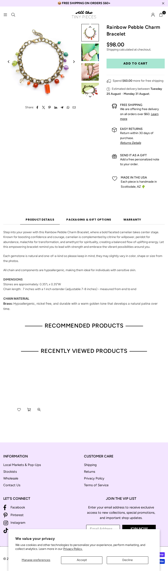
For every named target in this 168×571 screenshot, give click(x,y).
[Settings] (153, 15)
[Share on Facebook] (37, 107)
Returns (89, 472)
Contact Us (11, 485)
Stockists (10, 472)
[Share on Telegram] (62, 107)
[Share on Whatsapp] (68, 107)
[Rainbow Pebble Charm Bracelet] (90, 32)
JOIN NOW (139, 529)
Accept (82, 560)
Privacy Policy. (72, 549)
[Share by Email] (74, 107)
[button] (161, 15)
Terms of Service (96, 485)
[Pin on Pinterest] (49, 107)
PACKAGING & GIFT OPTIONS (88, 220)
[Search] (13, 15)
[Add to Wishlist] (19, 409)
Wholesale (10, 478)
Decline (127, 560)
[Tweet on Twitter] (43, 107)
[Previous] (8, 61)
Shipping (113, 49)
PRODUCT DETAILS (40, 220)
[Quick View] (39, 409)
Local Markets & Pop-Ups (22, 465)
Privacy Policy (94, 478)
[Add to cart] (29, 409)
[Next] (73, 61)
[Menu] (5, 15)
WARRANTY (132, 220)
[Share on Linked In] (56, 107)
